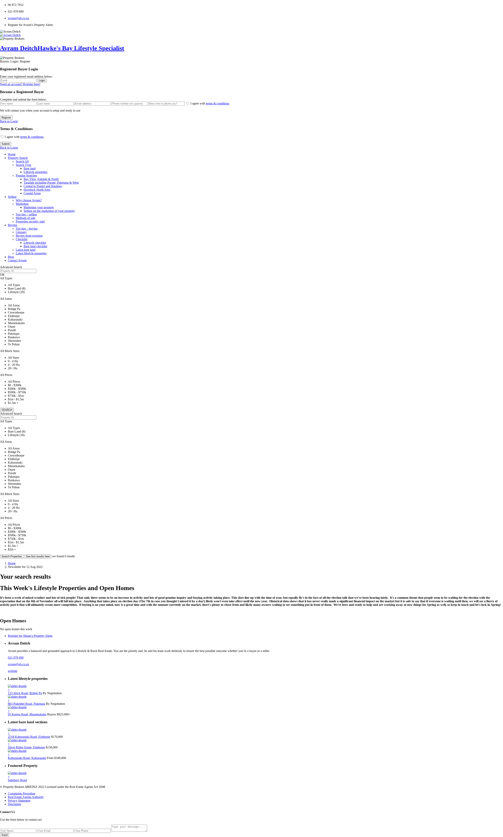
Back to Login (9, 121)
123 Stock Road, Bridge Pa (25, 693)
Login (42, 80)
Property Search (18, 158)
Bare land (30, 168)
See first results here (38, 556)
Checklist (21, 239)
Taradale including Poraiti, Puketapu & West (51, 182)
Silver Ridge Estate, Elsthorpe (26, 747)
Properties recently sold (30, 221)
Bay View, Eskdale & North (41, 179)
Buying (12, 225)
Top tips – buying (27, 228)
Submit (6, 143)
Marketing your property (39, 207)
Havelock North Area (37, 189)
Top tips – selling (26, 214)
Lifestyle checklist (35, 242)
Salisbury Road (17, 780)
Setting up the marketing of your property (49, 211)
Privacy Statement (19, 800)
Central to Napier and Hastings (43, 186)
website (12, 671)
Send (4, 834)
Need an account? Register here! (20, 84)
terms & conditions (217, 103)
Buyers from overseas (29, 235)
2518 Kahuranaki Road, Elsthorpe (29, 736)
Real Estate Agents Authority (26, 797)
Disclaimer (14, 804)
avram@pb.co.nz (18, 18)
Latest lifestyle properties (31, 253)
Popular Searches (26, 175)
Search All (22, 161)
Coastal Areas (32, 193)
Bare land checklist (35, 246)
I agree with (209, 103)
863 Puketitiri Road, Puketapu (26, 703)
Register (6, 117)
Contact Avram (17, 260)
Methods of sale (25, 218)
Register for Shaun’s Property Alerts (30, 635)
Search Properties (12, 556)
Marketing (22, 203)
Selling (12, 196)
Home (12, 154)
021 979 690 (16, 657)
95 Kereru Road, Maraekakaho (27, 714)
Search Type (23, 165)
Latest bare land (25, 249)
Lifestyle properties (35, 172)
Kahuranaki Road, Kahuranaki (27, 758)
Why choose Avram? (29, 200)
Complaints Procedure (21, 793)
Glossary (21, 232)
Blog (11, 257)
